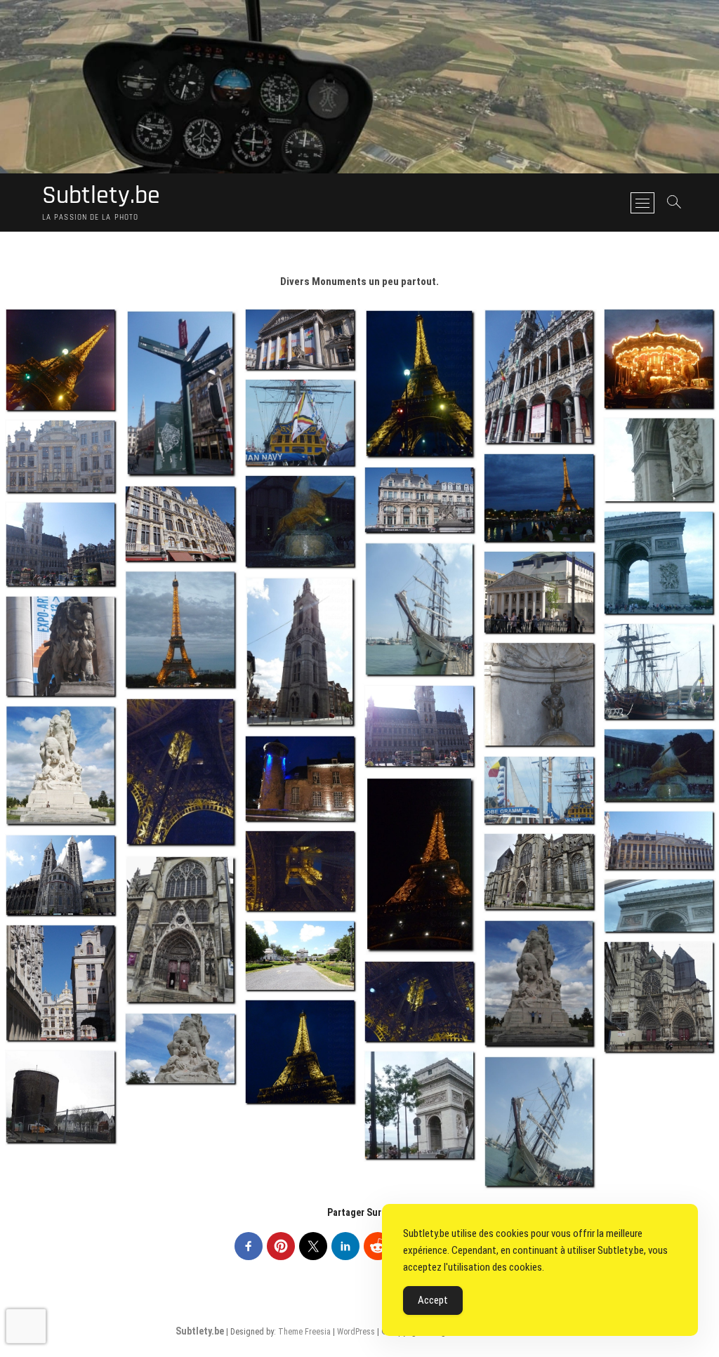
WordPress (356, 1332)
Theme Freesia (304, 1332)
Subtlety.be (101, 195)
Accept (433, 1300)
